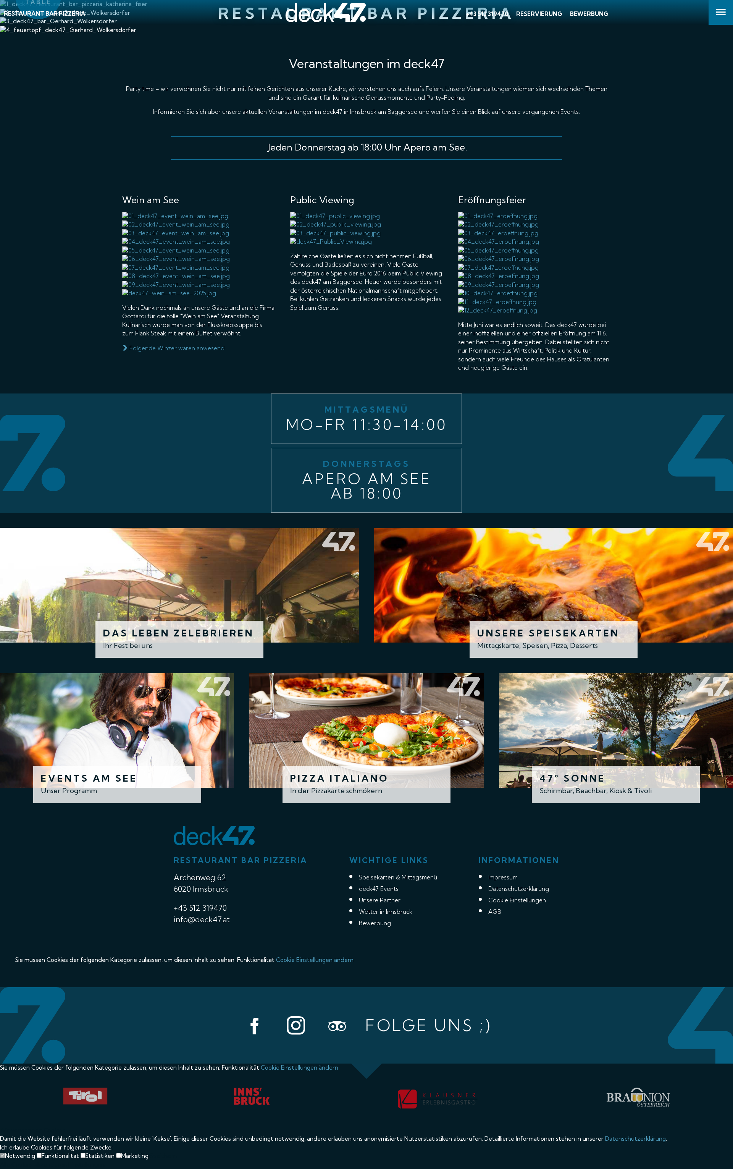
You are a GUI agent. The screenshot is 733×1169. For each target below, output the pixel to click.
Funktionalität (61, 1155)
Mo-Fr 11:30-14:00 (366, 425)
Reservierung (539, 14)
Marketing (135, 1155)
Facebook (254, 1025)
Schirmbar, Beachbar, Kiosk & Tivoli (595, 790)
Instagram (296, 1025)
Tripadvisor (337, 1025)
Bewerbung (589, 14)
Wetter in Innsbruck (385, 911)
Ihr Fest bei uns (128, 645)
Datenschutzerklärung (518, 888)
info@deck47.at (202, 919)
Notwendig (21, 1155)
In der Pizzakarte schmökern (336, 790)
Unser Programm (69, 790)
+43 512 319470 (487, 14)
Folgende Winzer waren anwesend (176, 348)
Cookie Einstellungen (517, 900)
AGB (494, 911)
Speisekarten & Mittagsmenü (398, 877)
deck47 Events (379, 888)
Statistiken (101, 1155)
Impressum (503, 877)
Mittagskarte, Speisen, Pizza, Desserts (537, 645)
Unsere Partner (379, 900)
